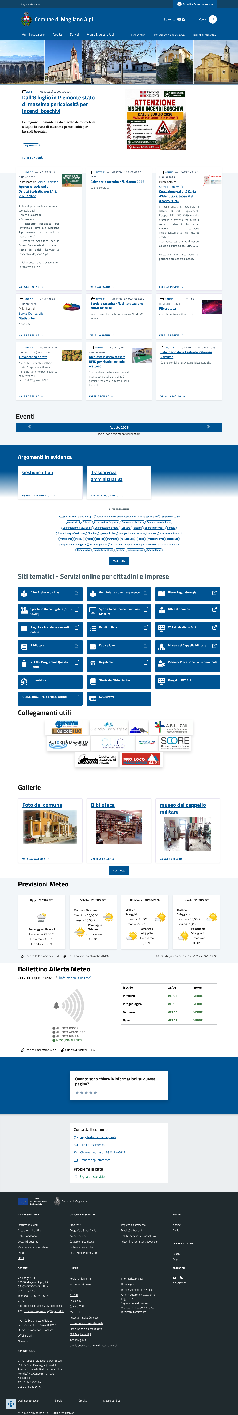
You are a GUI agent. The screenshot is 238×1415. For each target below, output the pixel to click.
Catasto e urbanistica (82, 1241)
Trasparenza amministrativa (169, 35)
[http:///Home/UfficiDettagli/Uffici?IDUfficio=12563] (113, 743)
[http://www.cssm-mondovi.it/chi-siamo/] (96, 759)
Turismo (120, 549)
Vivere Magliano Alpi (100, 34)
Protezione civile (155, 538)
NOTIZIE (28, 172)
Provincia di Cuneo (80, 1284)
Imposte (140, 533)
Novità (57, 34)
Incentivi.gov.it (78, 1340)
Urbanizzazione (135, 549)
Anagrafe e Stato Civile (83, 1230)
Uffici (21, 1258)
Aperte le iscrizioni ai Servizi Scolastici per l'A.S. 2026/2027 (38, 191)
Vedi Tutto (119, 870)
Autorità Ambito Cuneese (84, 1317)
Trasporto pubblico (103, 549)
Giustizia (92, 533)
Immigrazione (126, 533)
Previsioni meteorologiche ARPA (87, 956)
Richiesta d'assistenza (134, 1312)
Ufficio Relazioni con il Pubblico (35, 1330)
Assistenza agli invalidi (146, 516)
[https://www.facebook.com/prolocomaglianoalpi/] (141, 759)
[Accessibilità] (11, 1404)
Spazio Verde (117, 544)
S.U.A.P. (74, 1295)
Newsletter (179, 1283)
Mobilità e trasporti (132, 1230)
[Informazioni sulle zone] (75, 977)
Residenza (172, 538)
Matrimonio (66, 538)
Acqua (90, 516)
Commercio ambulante (159, 521)
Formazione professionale (71, 533)
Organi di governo (28, 1241)
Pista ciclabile (127, 538)
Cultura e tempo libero (82, 1247)
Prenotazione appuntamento (137, 1307)
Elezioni (138, 527)
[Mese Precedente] (29, 426)
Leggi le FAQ (128, 1299)
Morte (90, 538)
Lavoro (176, 533)
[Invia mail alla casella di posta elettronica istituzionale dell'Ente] (40, 1305)
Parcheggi (112, 538)
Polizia (141, 538)
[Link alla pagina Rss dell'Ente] (181, 1278)
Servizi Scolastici (48, 181)
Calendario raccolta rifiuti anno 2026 (117, 181)
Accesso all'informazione (71, 516)
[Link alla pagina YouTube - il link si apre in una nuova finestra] (179, 19)
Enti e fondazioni (27, 1236)
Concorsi (126, 527)
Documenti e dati (28, 1225)
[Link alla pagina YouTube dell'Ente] (175, 1278)
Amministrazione (33, 34)
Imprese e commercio (133, 1225)
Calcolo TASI (77, 1306)
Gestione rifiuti (137, 35)
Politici (21, 1253)
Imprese (152, 533)
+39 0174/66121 (39, 1296)
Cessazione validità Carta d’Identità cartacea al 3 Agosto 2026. (177, 196)
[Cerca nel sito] (211, 19)
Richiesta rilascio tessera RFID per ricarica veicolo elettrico (107, 362)
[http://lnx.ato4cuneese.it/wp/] (68, 743)
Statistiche (27, 318)
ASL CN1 (75, 1312)
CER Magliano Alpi (80, 1334)
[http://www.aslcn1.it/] (171, 727)
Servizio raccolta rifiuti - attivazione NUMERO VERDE (116, 306)
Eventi (176, 1259)
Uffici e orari (25, 1335)
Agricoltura (102, 516)
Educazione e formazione (84, 1253)
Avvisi (176, 1230)
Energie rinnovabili (154, 527)
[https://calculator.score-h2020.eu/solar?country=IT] (175, 743)
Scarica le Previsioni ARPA (41, 956)
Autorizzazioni (78, 1236)
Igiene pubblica (108, 533)
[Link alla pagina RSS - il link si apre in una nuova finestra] (183, 19)
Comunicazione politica (106, 527)
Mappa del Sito (111, 1400)
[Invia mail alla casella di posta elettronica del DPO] (44, 1361)
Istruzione (165, 533)
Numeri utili (24, 1341)
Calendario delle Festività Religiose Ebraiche (186, 354)
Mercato (79, 538)
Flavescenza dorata (33, 357)
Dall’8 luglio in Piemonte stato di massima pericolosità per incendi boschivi (58, 104)
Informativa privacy (132, 1278)
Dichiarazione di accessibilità (86, 1329)
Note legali (127, 1284)
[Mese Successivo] (208, 426)
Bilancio (87, 521)
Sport (130, 544)
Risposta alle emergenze (73, 544)
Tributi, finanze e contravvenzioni (140, 1241)
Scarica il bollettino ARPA (40, 1049)
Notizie (177, 1225)
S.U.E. (73, 1290)
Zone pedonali (153, 549)
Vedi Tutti (119, 561)
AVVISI (29, 91)
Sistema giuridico (98, 544)
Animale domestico (121, 516)
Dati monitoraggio (28, 1400)
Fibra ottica (167, 308)
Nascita (100, 538)
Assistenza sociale (170, 516)
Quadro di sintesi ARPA (79, 1049)
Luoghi (176, 1254)
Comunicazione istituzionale (77, 527)
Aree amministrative (29, 1230)
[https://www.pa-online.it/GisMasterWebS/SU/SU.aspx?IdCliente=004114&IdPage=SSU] (109, 727)
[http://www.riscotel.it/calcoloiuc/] (67, 727)
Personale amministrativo (33, 1247)
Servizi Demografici (171, 186)
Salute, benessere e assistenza (139, 1236)
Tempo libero (83, 549)
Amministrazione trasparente (138, 1294)
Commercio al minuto (133, 521)
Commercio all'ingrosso (106, 521)
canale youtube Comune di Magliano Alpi (93, 1345)
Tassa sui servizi (168, 544)
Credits (83, 1400)
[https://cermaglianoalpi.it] (138, 727)
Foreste (171, 527)
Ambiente (75, 1225)
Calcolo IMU (76, 1301)
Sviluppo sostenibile (146, 544)
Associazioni (73, 521)
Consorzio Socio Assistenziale (86, 1323)
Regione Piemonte (30, 4)
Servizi (74, 34)
